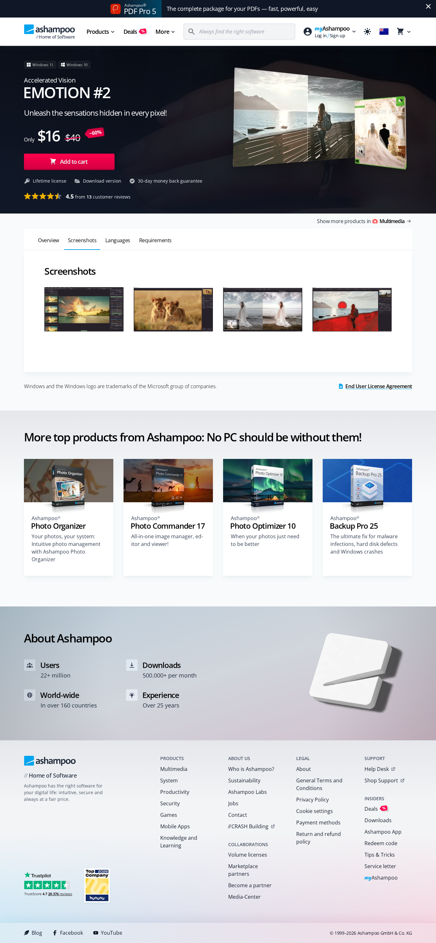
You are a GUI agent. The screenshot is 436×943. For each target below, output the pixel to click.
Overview (48, 240)
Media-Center (244, 896)
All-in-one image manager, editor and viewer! (167, 540)
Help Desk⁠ (377, 769)
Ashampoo (381, 878)
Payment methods (318, 822)
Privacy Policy (312, 799)
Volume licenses (247, 854)
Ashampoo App (383, 831)
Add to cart (73, 161)
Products (97, 31)
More (162, 31)
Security (170, 803)
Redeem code (381, 843)
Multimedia (173, 769)
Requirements (155, 240)
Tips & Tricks (380, 854)
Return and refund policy (318, 838)
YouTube (111, 932)
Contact (237, 814)
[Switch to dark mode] (367, 31)
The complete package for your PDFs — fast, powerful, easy (242, 8)
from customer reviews (98, 196)
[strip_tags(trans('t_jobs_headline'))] (97, 885)
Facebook (71, 932)
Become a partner (250, 885)
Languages (117, 240)
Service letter (380, 866)
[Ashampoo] (50, 760)
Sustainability (244, 780)
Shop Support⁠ (381, 780)
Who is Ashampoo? (251, 769)
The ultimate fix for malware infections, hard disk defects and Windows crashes (364, 544)
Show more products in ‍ (360, 221)
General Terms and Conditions (319, 784)
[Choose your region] (384, 31)
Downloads (378, 820)
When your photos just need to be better (265, 540)
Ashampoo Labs (247, 791)
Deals (134, 31)
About (303, 769)
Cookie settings (314, 811)
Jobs (233, 803)
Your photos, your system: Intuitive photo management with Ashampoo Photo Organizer (66, 548)
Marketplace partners (243, 870)
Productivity (174, 791)
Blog (37, 932)
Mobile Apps (175, 826)
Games (168, 814)
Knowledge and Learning (178, 841)
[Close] (428, 6)
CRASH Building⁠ (248, 826)
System (169, 780)
